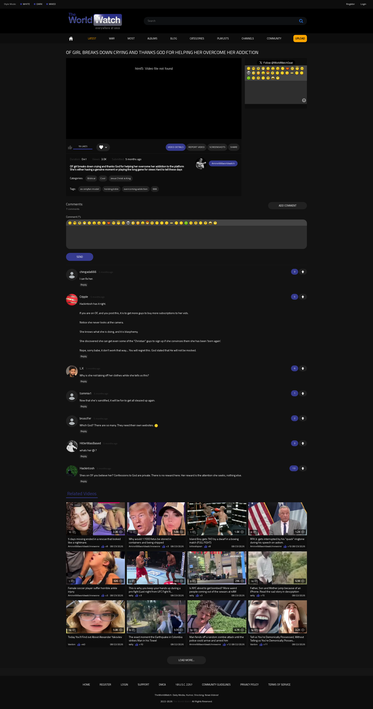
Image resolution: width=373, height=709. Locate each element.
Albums (152, 38)
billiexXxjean (195, 546)
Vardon (71, 644)
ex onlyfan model (89, 189)
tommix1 (86, 393)
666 (155, 189)
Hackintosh (87, 468)
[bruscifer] (72, 421)
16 (252, 581)
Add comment (287, 205)
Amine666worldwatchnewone (83, 546)
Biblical (91, 178)
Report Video (196, 147)
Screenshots (217, 147)
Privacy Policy (249, 684)
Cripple (84, 296)
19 (191, 630)
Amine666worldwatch (223, 163)
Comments (74, 204)
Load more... (186, 660)
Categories (197, 38)
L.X (82, 368)
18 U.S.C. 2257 (183, 684)
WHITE (26, 4)
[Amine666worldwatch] (201, 163)
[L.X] (72, 371)
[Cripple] (72, 299)
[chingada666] (72, 274)
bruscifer (85, 418)
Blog (173, 38)
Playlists (223, 38)
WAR (112, 38)
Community (274, 38)
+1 (303, 272)
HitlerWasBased (90, 443)
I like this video (70, 147)
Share (233, 147)
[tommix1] (72, 396)
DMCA (162, 684)
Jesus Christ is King (121, 178)
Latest (92, 38)
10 (70, 532)
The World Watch (182, 701)
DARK (39, 4)
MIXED (52, 4)
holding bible (111, 189)
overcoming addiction (136, 189)
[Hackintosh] (72, 471)
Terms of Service (279, 684)
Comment (71, 217)
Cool (102, 178)
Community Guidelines (216, 684)
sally (131, 595)
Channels (248, 38)
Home (71, 38)
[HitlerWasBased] (72, 446)
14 (252, 630)
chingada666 (88, 271)
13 (130, 532)
